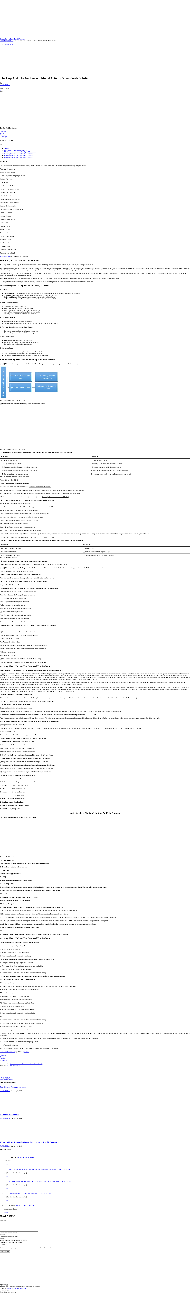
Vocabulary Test (5, 256)
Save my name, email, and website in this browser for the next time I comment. (26, 1248)
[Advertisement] (95, 60)
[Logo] (15, 1283)
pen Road (26, 1052)
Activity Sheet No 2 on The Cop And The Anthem (19, 155)
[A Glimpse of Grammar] (13, 1111)
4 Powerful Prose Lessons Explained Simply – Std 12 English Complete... (29, 1142)
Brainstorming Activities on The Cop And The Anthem (20, 152)
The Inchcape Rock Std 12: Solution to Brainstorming (26, 1064)
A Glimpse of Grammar (9, 1115)
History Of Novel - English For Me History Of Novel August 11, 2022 (31, 1181)
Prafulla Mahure (5, 85)
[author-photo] (5, 1075)
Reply (6, 1164)
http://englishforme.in (6, 1079)
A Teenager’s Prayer (13, 1065)
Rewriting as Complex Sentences (13, 1087)
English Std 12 (8, 41)
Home (2, 41)
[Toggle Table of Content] (1, 145)
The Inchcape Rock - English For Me (21, 1193)
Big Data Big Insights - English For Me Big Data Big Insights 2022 (30, 1169)
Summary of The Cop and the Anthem (16, 150)
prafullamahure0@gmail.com (16, 1288)
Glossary (7, 148)
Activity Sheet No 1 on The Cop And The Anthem (19, 154)
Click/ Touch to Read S (7, 1052)
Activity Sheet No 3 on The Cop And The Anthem (19, 157)
